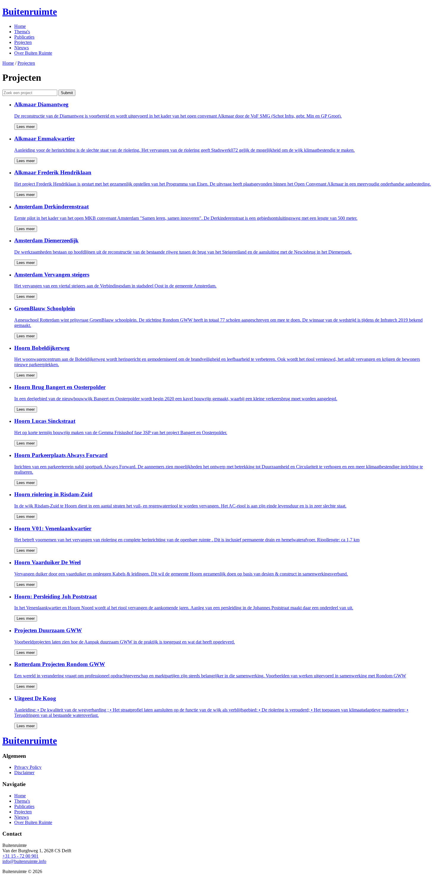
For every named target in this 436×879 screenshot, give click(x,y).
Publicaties (24, 36)
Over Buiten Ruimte (33, 53)
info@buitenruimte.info (24, 861)
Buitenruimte (29, 11)
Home (20, 26)
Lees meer (26, 126)
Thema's (22, 31)
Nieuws (21, 47)
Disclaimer (24, 772)
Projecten (23, 42)
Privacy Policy (28, 767)
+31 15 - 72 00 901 (20, 856)
